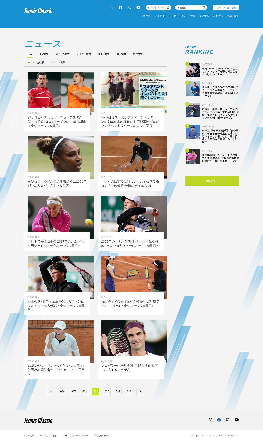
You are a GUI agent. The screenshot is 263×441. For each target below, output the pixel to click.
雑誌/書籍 (233, 16)
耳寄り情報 (104, 53)
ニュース (145, 16)
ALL (30, 53)
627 (73, 391)
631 (118, 391)
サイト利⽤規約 (49, 436)
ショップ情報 (84, 53)
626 (62, 391)
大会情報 (121, 53)
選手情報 (138, 53)
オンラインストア (156, 7)
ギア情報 (204, 16)
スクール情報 (63, 53)
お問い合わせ (101, 436)
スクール (218, 16)
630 (107, 391)
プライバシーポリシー (75, 436)
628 (84, 391)
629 (96, 391)
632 (129, 391)
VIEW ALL (212, 181)
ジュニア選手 (58, 62)
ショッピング (162, 16)
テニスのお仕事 (36, 62)
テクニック (180, 16)
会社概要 (29, 436)
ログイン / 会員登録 (225, 7)
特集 (193, 16)
